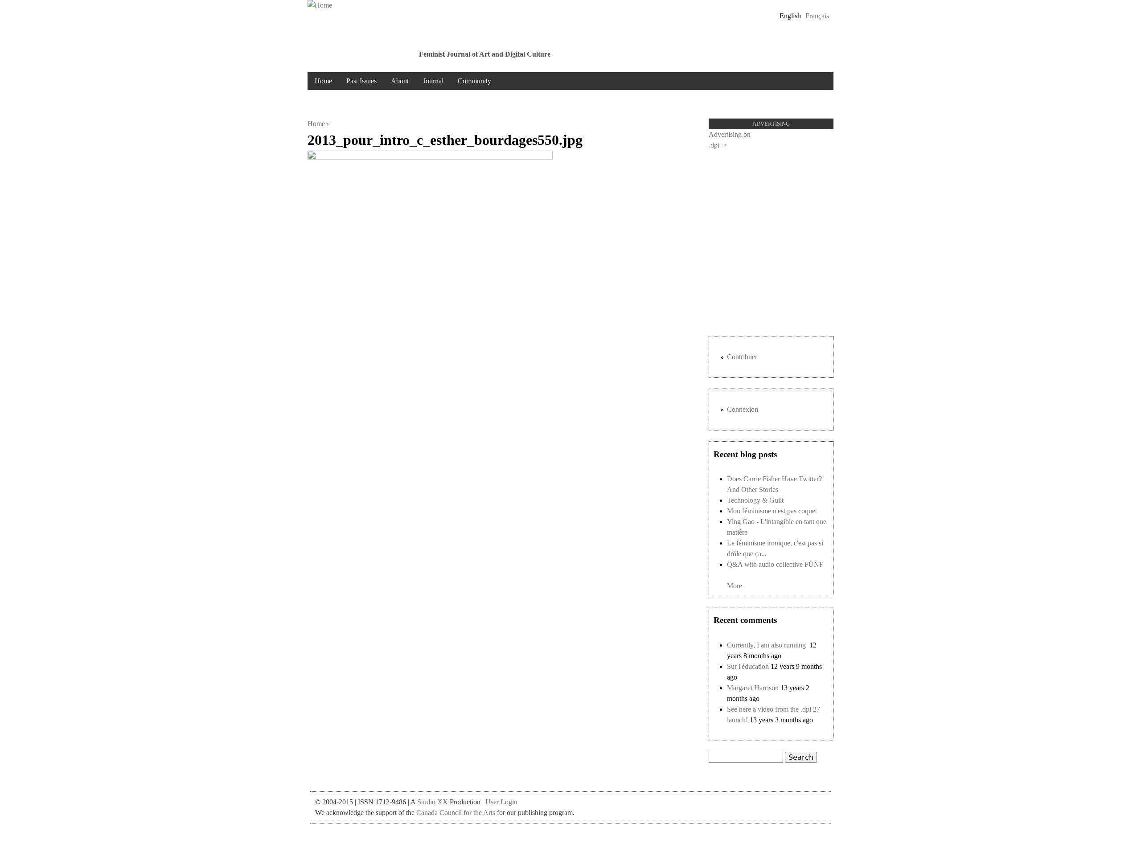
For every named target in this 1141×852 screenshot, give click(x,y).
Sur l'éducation (748, 666)
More (734, 586)
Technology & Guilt (755, 500)
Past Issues (361, 81)
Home (323, 81)
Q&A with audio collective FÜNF (775, 564)
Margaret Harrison (753, 688)
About (400, 81)
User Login (501, 802)
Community (474, 81)
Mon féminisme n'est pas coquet (772, 511)
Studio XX (432, 802)
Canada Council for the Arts (455, 812)
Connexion (742, 409)
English (790, 16)
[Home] (320, 5)
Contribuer (742, 356)
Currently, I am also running (767, 645)
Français (817, 16)
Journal (433, 81)
